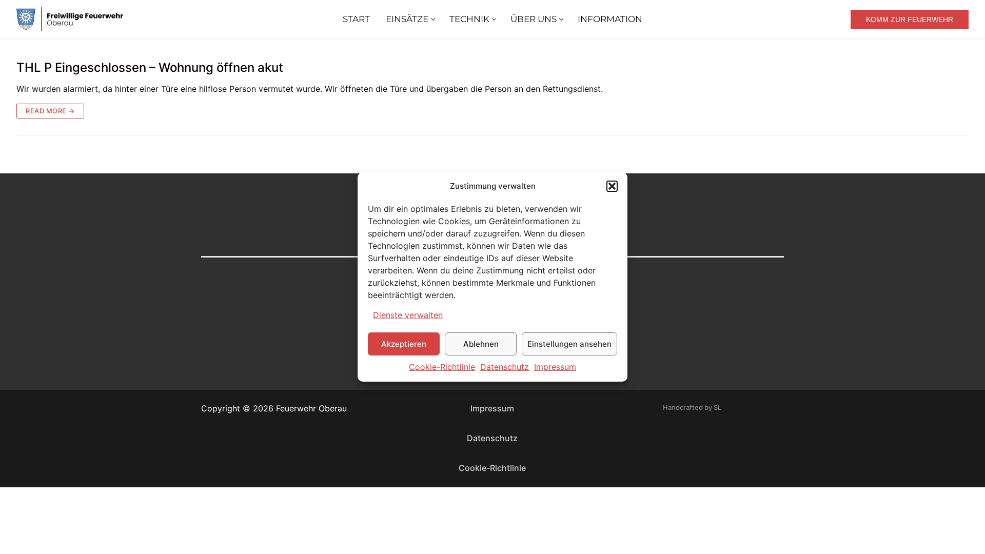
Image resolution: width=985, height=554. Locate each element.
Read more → (50, 111)
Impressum (555, 367)
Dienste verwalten (408, 315)
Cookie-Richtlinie (442, 367)
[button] (612, 186)
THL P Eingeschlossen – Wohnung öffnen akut (149, 67)
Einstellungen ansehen (569, 344)
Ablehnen (481, 344)
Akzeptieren (403, 344)
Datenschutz (504, 367)
